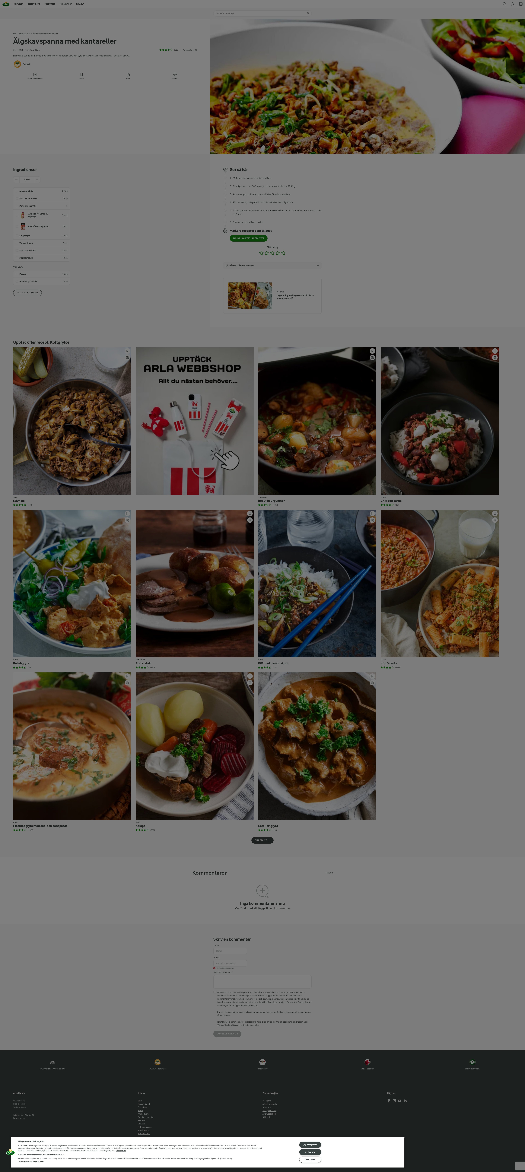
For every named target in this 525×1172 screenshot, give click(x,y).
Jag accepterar (310, 1145)
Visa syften (310, 1159)
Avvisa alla (310, 1152)
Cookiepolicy (121, 1151)
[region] (208, 1152)
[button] (10, 1153)
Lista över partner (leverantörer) (31, 1162)
